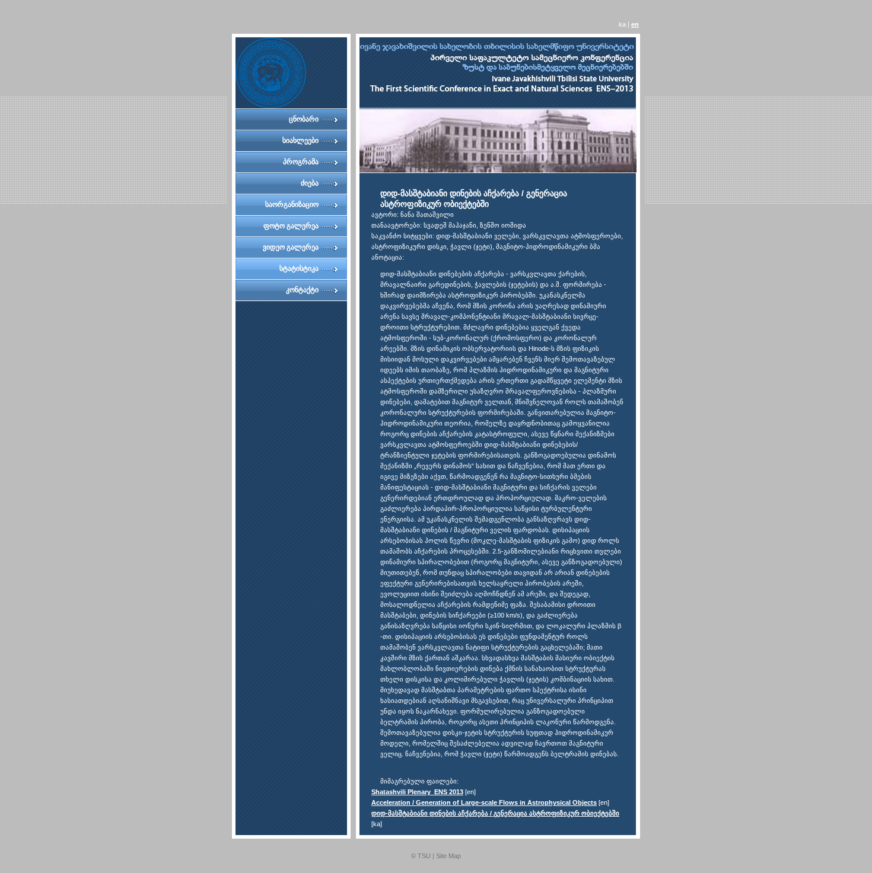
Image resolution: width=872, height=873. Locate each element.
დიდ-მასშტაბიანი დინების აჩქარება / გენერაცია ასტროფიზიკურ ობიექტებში (495, 813)
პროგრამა (301, 162)
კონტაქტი (302, 290)
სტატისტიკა (299, 268)
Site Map (448, 855)
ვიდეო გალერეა (291, 247)
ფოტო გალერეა (291, 226)
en (635, 24)
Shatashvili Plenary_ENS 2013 (417, 791)
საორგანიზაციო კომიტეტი (292, 207)
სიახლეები (300, 140)
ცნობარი (304, 119)
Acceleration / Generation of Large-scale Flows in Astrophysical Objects (484, 802)
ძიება (310, 183)
